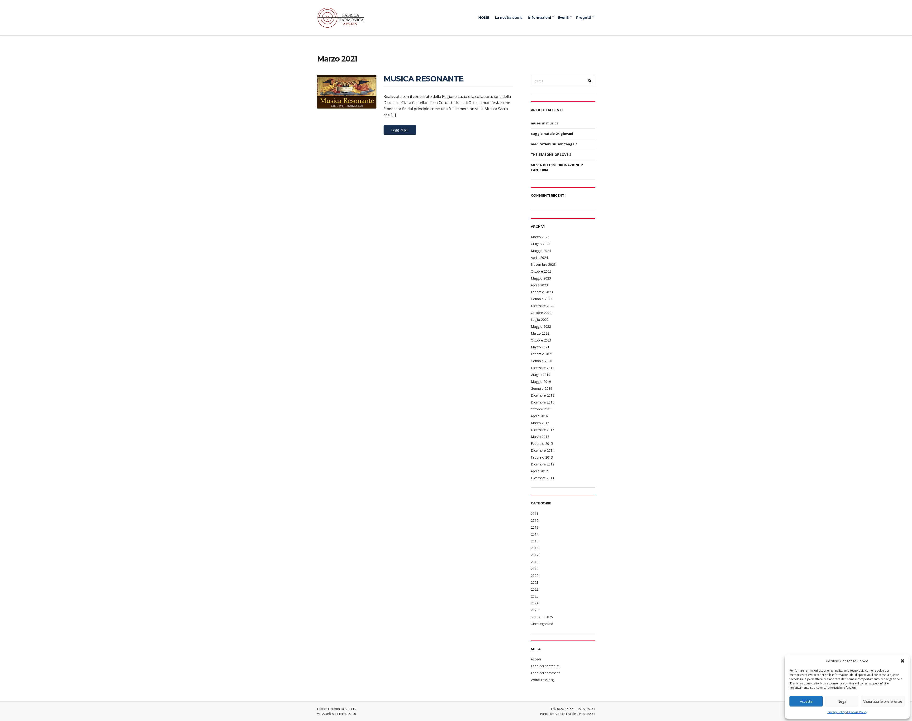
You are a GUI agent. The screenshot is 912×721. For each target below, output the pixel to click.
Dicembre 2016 (542, 402)
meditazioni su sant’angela (554, 144)
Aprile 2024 (539, 257)
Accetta (806, 701)
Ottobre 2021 (541, 340)
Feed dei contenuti (545, 666)
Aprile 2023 (539, 285)
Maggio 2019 (541, 381)
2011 (534, 513)
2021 (534, 582)
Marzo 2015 (540, 436)
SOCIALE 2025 (542, 617)
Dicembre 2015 (542, 429)
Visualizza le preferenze (882, 701)
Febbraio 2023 (542, 292)
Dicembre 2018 (542, 395)
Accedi (536, 659)
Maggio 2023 (541, 278)
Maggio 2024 (541, 250)
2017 (534, 555)
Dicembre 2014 (542, 450)
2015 (534, 541)
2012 (534, 520)
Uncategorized (542, 623)
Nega (841, 701)
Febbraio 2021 (542, 354)
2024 (534, 603)
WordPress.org (542, 680)
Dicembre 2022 (542, 306)
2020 (534, 575)
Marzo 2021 (540, 347)
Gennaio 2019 (541, 388)
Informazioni (539, 17)
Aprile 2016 (539, 416)
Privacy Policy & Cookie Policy (847, 712)
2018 (534, 562)
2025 (534, 610)
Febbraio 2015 (542, 443)
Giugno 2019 (540, 374)
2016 (534, 548)
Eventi (563, 17)
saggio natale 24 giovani (552, 133)
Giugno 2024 (540, 244)
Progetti (583, 17)
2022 (534, 589)
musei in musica (545, 123)
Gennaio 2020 (541, 361)
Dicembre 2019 (542, 367)
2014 (534, 534)
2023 (534, 596)
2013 (534, 527)
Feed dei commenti (545, 673)
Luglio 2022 (540, 319)
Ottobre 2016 (541, 409)
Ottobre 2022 (541, 312)
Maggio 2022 (541, 326)
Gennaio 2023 (541, 299)
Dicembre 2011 (542, 478)
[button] (902, 661)
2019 (534, 568)
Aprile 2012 (539, 471)
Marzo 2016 (540, 423)
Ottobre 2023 (541, 271)
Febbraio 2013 (542, 457)
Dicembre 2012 (542, 464)
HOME (483, 17)
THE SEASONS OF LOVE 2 (551, 154)
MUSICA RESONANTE (424, 78)
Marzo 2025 (540, 237)
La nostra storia (509, 17)
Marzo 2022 (540, 333)
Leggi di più (399, 130)
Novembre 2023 (543, 264)
